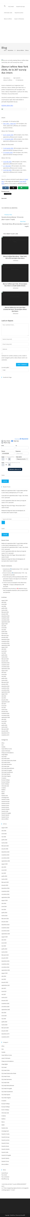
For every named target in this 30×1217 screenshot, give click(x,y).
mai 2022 (4, 698)
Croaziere (4, 778)
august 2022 (5, 694)
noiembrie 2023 (5, 665)
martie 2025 (4, 633)
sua (10, 208)
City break (4, 756)
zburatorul (6, 78)
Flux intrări (4, 1175)
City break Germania (7, 764)
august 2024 (5, 647)
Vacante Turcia (5, 817)
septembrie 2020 (6, 717)
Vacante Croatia (5, 799)
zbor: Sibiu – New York (9, 123)
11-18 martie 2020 (8, 139)
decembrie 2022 (5, 686)
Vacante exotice (5, 803)
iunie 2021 (4, 705)
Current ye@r (6, 367)
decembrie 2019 (5, 733)
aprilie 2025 (4, 631)
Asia (3, 745)
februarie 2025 (5, 635)
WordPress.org (5, 1179)
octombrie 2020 (5, 715)
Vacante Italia (5, 811)
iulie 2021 (4, 703)
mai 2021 (4, 707)
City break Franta (6, 762)
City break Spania (6, 774)
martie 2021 (4, 709)
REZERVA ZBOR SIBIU (7, 105)
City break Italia (5, 766)
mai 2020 (4, 723)
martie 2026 (4, 610)
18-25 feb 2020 (7, 161)
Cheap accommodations (8, 752)
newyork (6, 208)
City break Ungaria (6, 776)
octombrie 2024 (5, 643)
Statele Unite (5, 795)
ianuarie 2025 (5, 637)
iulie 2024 (4, 649)
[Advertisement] (15, 32)
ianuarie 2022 (5, 700)
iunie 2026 (4, 604)
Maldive (3, 789)
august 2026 (5, 600)
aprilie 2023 (4, 678)
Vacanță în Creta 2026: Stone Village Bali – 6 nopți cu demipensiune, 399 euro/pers (14, 584)
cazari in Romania (6, 751)
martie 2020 (4, 727)
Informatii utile (5, 786)
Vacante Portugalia (6, 813)
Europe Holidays (6, 780)
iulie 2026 (4, 602)
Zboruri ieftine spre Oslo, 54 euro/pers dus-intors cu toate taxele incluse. (15, 285)
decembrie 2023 (5, 663)
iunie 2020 (4, 721)
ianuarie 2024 (5, 661)
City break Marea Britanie (8, 768)
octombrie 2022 (5, 690)
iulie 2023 (4, 672)
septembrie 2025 (6, 622)
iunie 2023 (4, 674)
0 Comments (19, 80)
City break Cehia (6, 758)
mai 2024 (4, 653)
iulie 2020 (4, 719)
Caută (3, 528)
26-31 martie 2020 (8, 135)
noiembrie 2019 (5, 735)
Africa (3, 743)
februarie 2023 (5, 682)
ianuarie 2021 (5, 711)
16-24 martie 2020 (8, 148)
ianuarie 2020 (5, 731)
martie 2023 (4, 680)
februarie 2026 (5, 612)
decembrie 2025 (5, 616)
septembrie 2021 (6, 702)
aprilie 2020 (4, 725)
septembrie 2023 (6, 668)
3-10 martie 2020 (8, 152)
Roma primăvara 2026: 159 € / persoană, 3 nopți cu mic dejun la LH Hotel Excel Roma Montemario (15, 578)
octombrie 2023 (5, 666)
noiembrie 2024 (5, 641)
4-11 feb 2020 (7, 166)
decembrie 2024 (5, 639)
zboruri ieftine (7, 80)
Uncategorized (5, 797)
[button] (5, 6)
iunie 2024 (4, 651)
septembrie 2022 (6, 692)
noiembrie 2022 (5, 688)
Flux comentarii (5, 1177)
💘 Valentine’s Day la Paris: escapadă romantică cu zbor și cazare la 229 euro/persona (15, 590)
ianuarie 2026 (5, 614)
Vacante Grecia (5, 807)
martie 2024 (4, 657)
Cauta (3, 475)
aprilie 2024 (4, 655)
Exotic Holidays (5, 784)
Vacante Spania (5, 815)
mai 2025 (4, 629)
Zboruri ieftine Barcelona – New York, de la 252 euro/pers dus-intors (15, 257)
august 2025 (5, 624)
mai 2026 (4, 606)
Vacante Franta (5, 805)
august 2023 (5, 670)
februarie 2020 (5, 729)
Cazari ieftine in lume (7, 749)
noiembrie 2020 (5, 713)
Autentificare (5, 1173)
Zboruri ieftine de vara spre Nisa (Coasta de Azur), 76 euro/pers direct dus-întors (15, 309)
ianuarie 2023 (5, 684)
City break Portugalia (7, 770)
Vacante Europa (5, 801)
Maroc (3, 791)
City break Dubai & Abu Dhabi (9, 760)
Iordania (4, 788)
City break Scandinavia (7, 772)
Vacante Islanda (5, 809)
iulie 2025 (4, 626)
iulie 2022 (4, 696)
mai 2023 (4, 676)
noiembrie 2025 (5, 618)
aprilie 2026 (4, 608)
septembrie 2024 (6, 645)
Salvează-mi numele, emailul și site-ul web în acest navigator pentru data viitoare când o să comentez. (14, 358)
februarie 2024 (5, 659)
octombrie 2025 (5, 620)
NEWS (3, 793)
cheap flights (5, 754)
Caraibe (3, 747)
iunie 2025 (4, 627)
